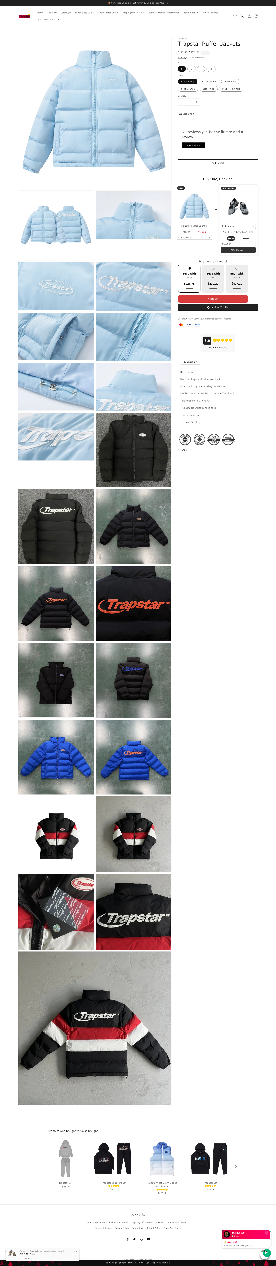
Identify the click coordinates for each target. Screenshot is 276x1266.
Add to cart (213, 299)
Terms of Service (103, 1228)
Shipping (182, 57)
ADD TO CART (238, 250)
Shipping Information (142, 1222)
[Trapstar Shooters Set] (114, 1159)
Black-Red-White (231, 88)
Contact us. (138, 1228)
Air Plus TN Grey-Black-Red (238, 232)
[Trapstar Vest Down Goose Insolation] (162, 1159)
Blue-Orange (188, 88)
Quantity (182, 95)
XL (211, 68)
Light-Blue (208, 88)
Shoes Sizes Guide (95, 1222)
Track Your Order (172, 1228)
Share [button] (185, 449)
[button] (242, 16)
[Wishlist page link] (235, 16)
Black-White (187, 81)
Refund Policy (153, 1228)
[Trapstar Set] (65, 1159)
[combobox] (194, 237)
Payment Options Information (171, 1222)
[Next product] (236, 1166)
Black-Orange (209, 81)
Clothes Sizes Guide (118, 1222)
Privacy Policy (122, 1228)
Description (190, 362)
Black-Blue (230, 81)
